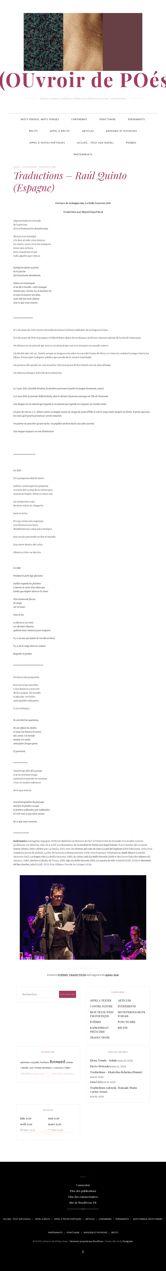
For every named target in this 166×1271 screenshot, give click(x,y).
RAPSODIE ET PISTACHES (121, 130)
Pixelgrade (128, 1241)
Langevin (68, 1073)
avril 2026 (26, 1124)
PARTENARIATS (83, 154)
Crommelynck (58, 1068)
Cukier (67, 1067)
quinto (109, 975)
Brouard (57, 1061)
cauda (31, 1068)
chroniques (47, 1067)
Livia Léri (95, 1082)
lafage (60, 1073)
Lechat (41, 1080)
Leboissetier (29, 1080)
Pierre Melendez (100, 1066)
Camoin (69, 1062)
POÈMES (131, 142)
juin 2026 (25, 1118)
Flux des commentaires (83, 1197)
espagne (25, 1073)
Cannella (24, 1067)
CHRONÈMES (79, 119)
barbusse (44, 1062)
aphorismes (25, 1062)
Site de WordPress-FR (82, 1202)
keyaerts (53, 1073)
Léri (47, 1080)
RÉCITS (33, 130)
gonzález (35, 1073)
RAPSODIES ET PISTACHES (99, 1029)
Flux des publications (83, 1191)
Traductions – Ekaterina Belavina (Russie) (116, 1072)
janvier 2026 (55, 1130)
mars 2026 (54, 1124)
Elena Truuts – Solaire (104, 1060)
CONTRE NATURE (101, 1006)
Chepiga (38, 1067)
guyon (41, 1073)
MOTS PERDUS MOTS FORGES (131, 1014)
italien (46, 1073)
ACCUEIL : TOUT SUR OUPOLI (95, 142)
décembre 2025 (29, 1136)
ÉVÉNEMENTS (136, 119)
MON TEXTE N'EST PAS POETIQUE (102, 1014)
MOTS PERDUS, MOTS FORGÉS (40, 119)
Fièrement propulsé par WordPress (86, 1241)
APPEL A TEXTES (100, 1000)
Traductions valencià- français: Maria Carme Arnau (113, 1089)
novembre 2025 (57, 1136)
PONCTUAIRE (108, 119)
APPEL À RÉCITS (60, 130)
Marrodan (57, 1079)
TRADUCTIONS (47, 167)
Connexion (83, 1185)
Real (116, 975)
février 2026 (27, 1130)
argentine (35, 1062)
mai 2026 (53, 1118)
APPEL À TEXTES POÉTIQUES (47, 142)
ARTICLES (88, 130)
